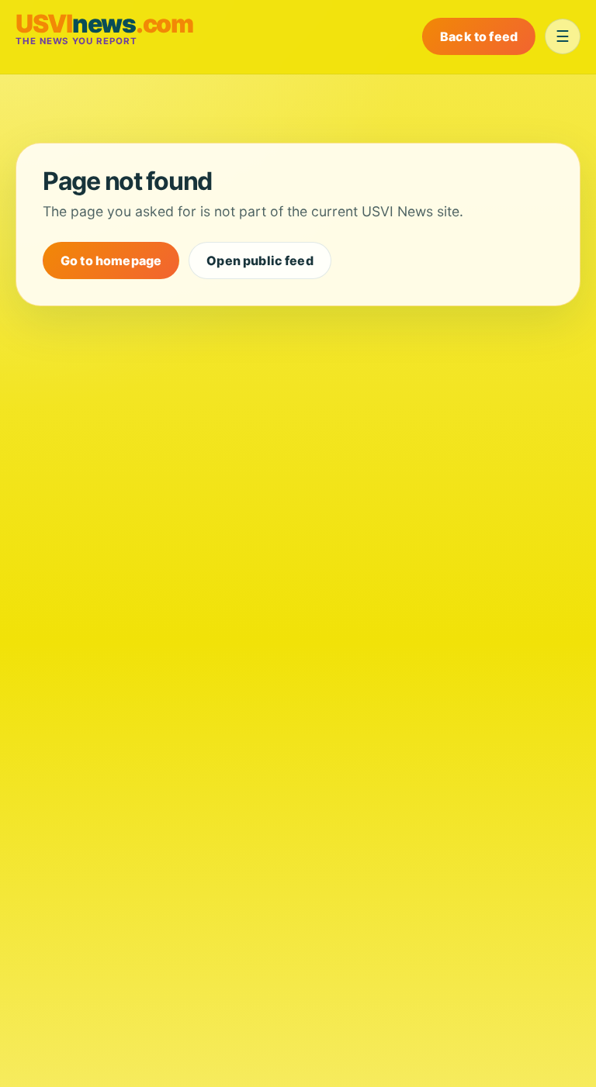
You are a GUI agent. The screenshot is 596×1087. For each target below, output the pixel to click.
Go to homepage (111, 260)
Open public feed (260, 260)
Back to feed (479, 36)
